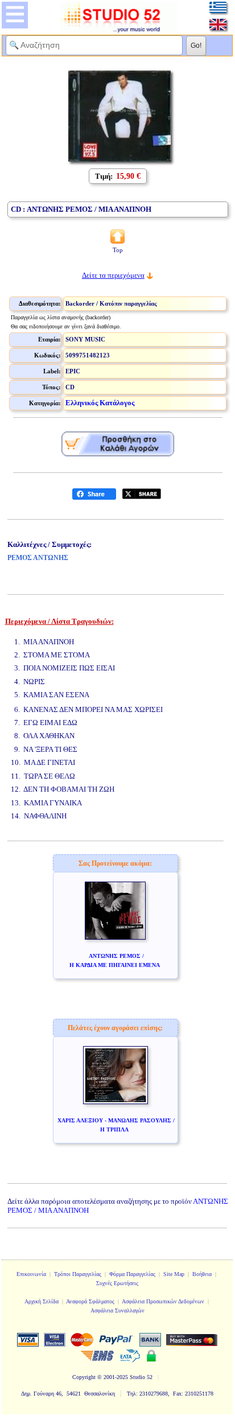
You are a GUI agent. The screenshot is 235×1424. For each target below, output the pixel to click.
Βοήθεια (202, 1274)
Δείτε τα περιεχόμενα (113, 275)
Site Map (173, 1274)
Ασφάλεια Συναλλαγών (117, 1310)
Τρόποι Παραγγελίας (77, 1274)
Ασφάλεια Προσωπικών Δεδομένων (163, 1301)
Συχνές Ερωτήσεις (117, 1283)
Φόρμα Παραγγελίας (132, 1274)
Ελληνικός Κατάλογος (99, 402)
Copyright (84, 1377)
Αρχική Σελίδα (41, 1301)
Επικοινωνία (31, 1274)
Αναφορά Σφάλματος (90, 1301)
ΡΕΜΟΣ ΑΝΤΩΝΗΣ (37, 558)
